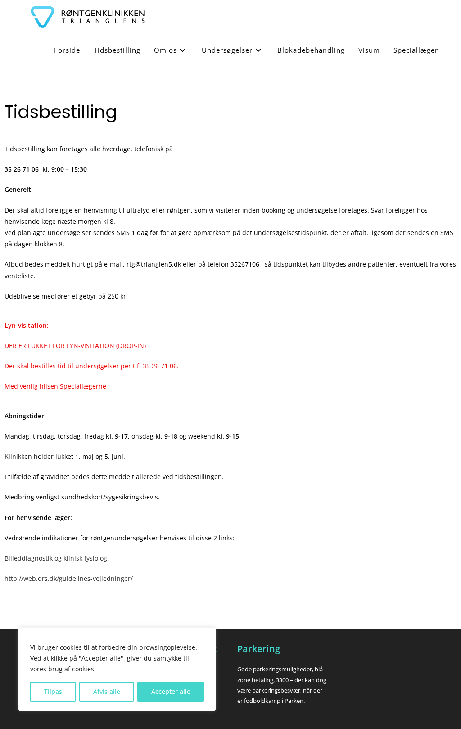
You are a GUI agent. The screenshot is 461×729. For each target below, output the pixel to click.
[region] (117, 669)
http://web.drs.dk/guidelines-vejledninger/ (69, 578)
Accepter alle (170, 691)
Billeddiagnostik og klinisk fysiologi (57, 558)
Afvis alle (106, 691)
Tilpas (53, 691)
